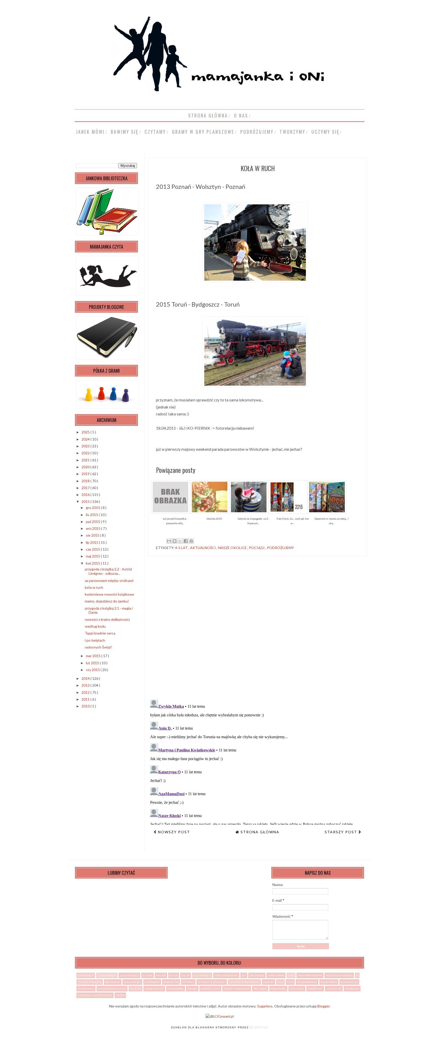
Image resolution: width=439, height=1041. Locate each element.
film (280, 982)
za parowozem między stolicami (109, 580)
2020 (86, 467)
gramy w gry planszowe (203, 131)
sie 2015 (93, 535)
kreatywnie (329, 982)
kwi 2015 (93, 563)
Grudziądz (256, 975)
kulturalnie (349, 982)
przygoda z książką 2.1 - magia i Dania (109, 610)
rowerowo (278, 988)
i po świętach (95, 640)
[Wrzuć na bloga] (174, 541)
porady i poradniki (237, 988)
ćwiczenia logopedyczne (95, 995)
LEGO (291, 975)
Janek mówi (90, 131)
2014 (86, 678)
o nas (241, 115)
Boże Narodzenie (226, 975)
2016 (86, 494)
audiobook (152, 982)
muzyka (135, 988)
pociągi (257, 548)
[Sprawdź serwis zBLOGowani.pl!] (220, 1016)
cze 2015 (93, 549)
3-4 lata (161, 975)
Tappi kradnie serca (100, 633)
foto (290, 982)
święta (120, 995)
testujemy (297, 988)
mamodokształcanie (112, 988)
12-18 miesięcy (106, 975)
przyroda (260, 988)
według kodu (95, 626)
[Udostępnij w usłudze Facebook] (185, 541)
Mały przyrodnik (310, 975)
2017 (86, 488)
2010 (86, 706)
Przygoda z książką (339, 975)
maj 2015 (93, 556)
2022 (86, 453)
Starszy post (341, 832)
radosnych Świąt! (98, 647)
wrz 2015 (93, 528)
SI (357, 975)
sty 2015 (93, 670)
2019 (86, 474)
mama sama (86, 988)
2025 (86, 432)
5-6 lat (185, 975)
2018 (86, 481)
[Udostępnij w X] (180, 541)
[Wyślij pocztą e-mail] (168, 541)
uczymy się (325, 131)
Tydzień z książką (90, 982)
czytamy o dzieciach (212, 982)
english (268, 982)
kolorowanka (307, 982)
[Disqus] (257, 629)
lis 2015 (92, 514)
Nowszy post (173, 832)
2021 (86, 460)
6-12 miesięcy (202, 975)
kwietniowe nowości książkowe (109, 594)
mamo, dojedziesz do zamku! (107, 601)
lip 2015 (92, 542)
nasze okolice (232, 548)
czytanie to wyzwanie (244, 982)
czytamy (155, 131)
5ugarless (265, 1006)
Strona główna (208, 115)
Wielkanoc (112, 982)
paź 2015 (93, 521)
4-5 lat (182, 548)
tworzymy (292, 131)
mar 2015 (93, 656)
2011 (86, 699)
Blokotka (259, 1027)
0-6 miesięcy (86, 975)
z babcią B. (352, 988)
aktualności (203, 548)
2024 (86, 439)
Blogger (323, 1006)
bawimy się (124, 131)
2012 (86, 692)
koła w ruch (94, 587)
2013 (86, 685)
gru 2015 (93, 507)
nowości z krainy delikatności (107, 619)
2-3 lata (147, 975)
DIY (244, 975)
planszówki (175, 988)
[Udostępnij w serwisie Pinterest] (191, 541)
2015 (86, 501)
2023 (86, 446)
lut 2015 (93, 663)
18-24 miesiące (129, 975)
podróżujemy (257, 131)
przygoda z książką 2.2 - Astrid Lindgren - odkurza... (108, 571)
